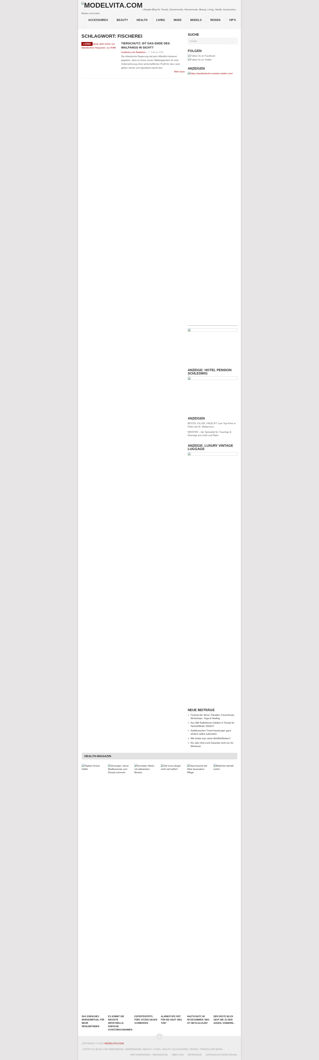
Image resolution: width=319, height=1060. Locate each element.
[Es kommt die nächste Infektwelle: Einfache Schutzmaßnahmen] (119, 888)
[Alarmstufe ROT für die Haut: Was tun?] (172, 888)
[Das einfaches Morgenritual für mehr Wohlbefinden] (93, 888)
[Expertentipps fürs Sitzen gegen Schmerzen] (146, 888)
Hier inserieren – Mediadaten (149, 1054)
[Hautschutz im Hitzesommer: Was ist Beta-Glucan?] (198, 888)
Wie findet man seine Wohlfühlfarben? (211, 738)
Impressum (195, 1054)
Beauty (122, 20)
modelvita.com (114, 1043)
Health (142, 20)
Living (160, 20)
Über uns (178, 1054)
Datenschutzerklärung (221, 1054)
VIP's (232, 20)
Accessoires (98, 20)
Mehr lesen (179, 71)
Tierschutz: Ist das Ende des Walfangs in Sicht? (145, 45)
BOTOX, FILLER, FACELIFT (202, 423)
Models (196, 20)
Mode (178, 20)
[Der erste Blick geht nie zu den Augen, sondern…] (225, 888)
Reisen (215, 20)
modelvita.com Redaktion (133, 52)
